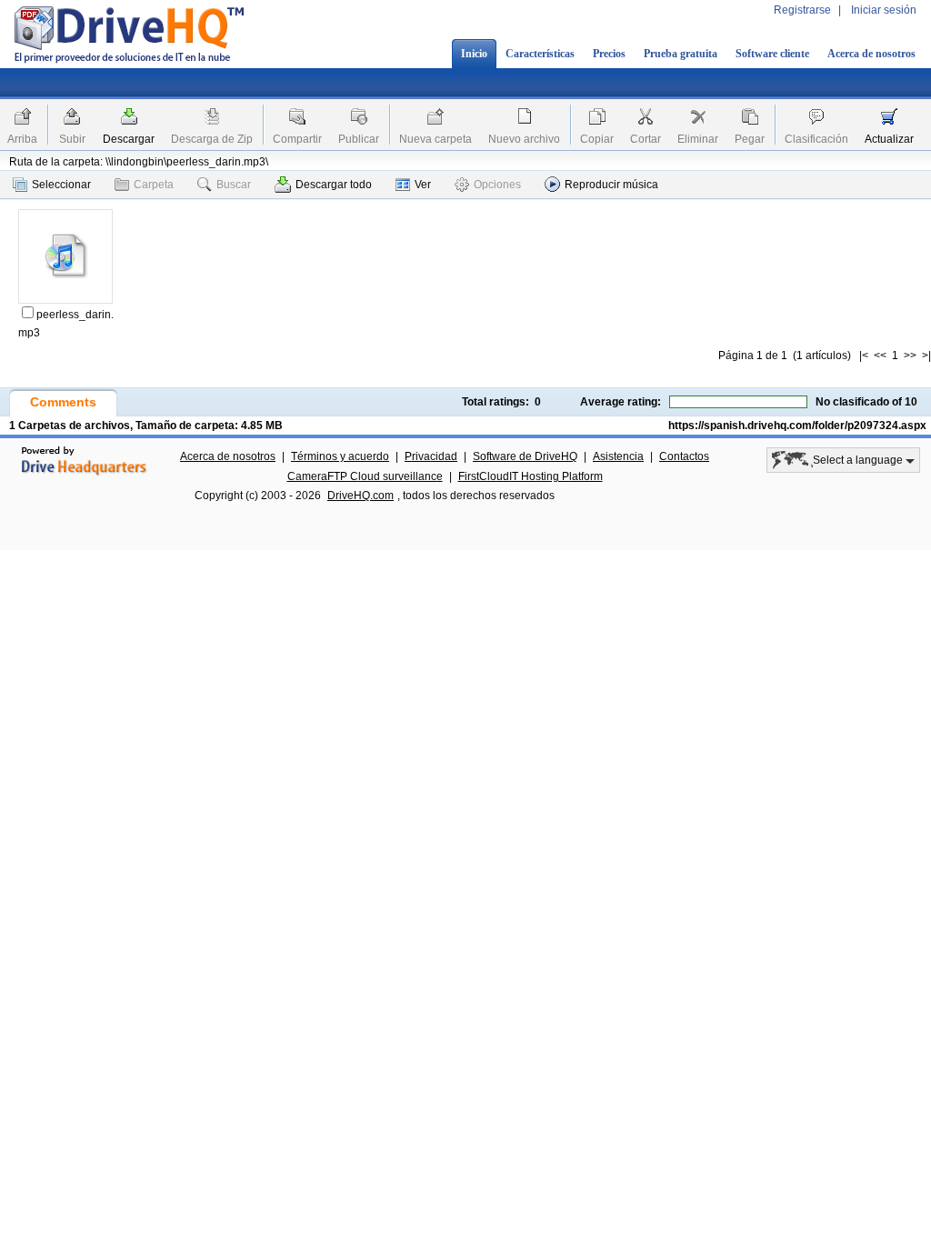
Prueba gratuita (680, 53)
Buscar (233, 184)
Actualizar (889, 139)
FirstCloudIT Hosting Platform (530, 476)
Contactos (684, 456)
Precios (609, 53)
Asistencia (618, 456)
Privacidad (431, 456)
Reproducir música (611, 184)
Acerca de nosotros (871, 53)
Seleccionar (61, 184)
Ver (423, 184)
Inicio (474, 53)
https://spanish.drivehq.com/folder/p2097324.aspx (797, 425)
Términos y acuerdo (340, 456)
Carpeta (154, 184)
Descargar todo (333, 184)
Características (540, 53)
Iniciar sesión (883, 10)
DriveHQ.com (360, 495)
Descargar (129, 139)
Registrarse (802, 10)
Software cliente (772, 53)
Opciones (497, 184)
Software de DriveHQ (525, 456)
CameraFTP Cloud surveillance (365, 476)
